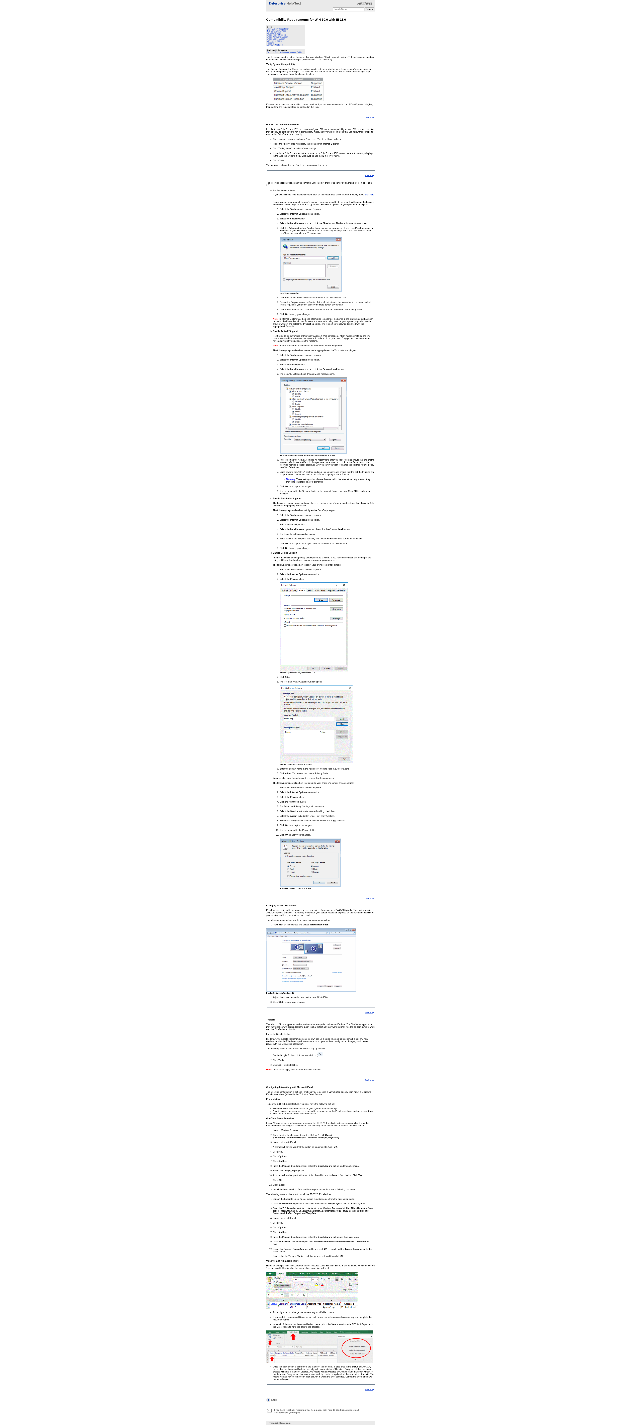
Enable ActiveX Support (276, 35)
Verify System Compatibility (278, 29)
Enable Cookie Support (276, 39)
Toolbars (270, 43)
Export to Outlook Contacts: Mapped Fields (284, 52)
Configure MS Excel (275, 45)
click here (369, 194)
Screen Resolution (274, 41)
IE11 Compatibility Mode (276, 31)
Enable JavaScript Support (277, 37)
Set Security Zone (274, 33)
